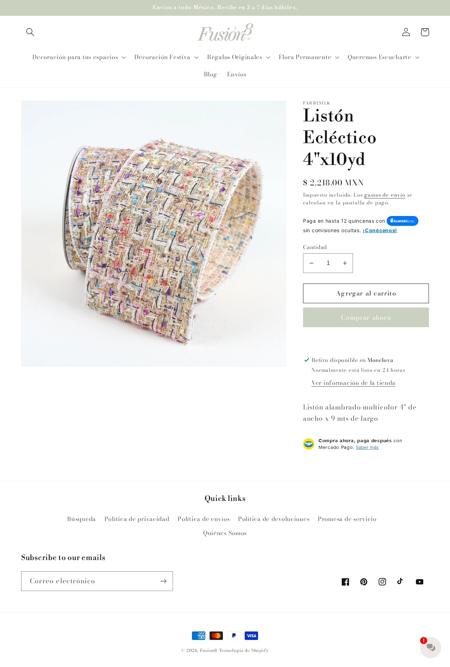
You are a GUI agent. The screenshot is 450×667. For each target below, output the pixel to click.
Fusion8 (208, 650)
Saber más (367, 447)
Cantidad (315, 247)
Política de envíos (204, 518)
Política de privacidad (136, 518)
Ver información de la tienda (353, 382)
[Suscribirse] (163, 581)
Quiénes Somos (225, 533)
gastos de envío (384, 195)
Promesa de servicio (347, 518)
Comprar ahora (366, 317)
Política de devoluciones (273, 518)
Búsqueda (81, 518)
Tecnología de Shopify (244, 650)
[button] (30, 32)
